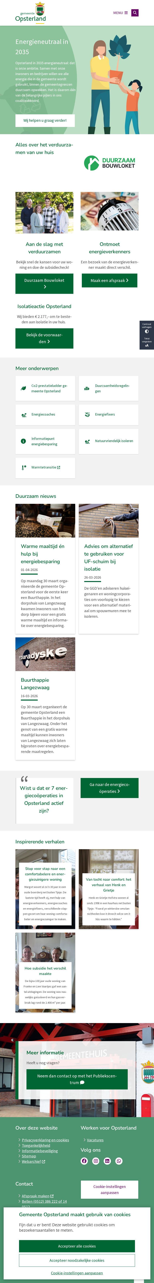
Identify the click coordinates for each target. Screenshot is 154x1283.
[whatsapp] (119, 1161)
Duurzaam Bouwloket (44, 280)
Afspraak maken (35, 1196)
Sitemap (29, 1156)
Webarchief (31, 1161)
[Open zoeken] (135, 12)
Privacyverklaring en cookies (45, 1140)
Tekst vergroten (147, 340)
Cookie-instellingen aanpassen (77, 1273)
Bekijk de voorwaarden (44, 338)
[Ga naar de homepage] (30, 13)
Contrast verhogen (147, 326)
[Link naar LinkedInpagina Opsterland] (107, 1161)
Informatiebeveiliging (40, 1150)
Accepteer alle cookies (77, 1246)
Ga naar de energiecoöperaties (110, 788)
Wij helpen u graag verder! (45, 120)
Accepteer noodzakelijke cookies (77, 1260)
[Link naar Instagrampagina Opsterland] (95, 1161)
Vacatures (95, 1140)
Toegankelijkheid (36, 1145)
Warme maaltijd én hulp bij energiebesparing (42, 554)
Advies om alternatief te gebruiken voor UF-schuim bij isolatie (108, 557)
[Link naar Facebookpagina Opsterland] (84, 1161)
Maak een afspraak (108, 280)
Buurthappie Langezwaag (35, 684)
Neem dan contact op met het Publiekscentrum (77, 1079)
